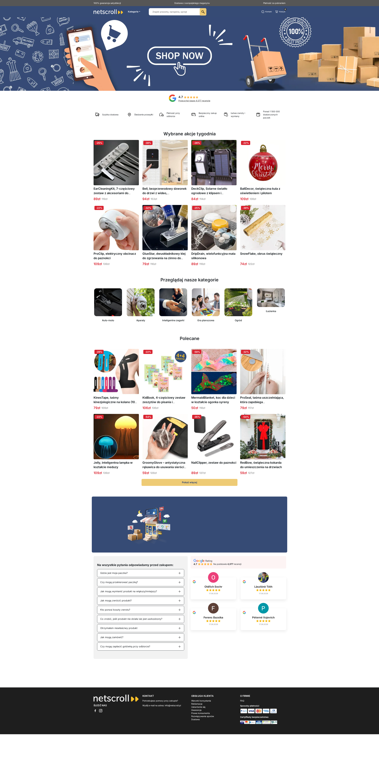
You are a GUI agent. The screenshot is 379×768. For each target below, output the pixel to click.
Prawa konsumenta (200, 713)
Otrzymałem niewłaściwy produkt (118, 628)
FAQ (242, 700)
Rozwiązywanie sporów (202, 716)
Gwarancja (196, 710)
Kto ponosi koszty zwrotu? (115, 609)
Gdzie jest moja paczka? (114, 572)
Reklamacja (196, 704)
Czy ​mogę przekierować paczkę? (119, 582)
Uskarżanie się (198, 707)
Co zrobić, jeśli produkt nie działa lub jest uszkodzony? (131, 618)
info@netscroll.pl (173, 705)
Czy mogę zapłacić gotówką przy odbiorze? (125, 646)
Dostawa (195, 719)
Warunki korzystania (201, 700)
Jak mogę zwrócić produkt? (116, 600)
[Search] (203, 12)
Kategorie (133, 11)
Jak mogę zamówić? (111, 637)
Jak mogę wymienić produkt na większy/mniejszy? (128, 591)
